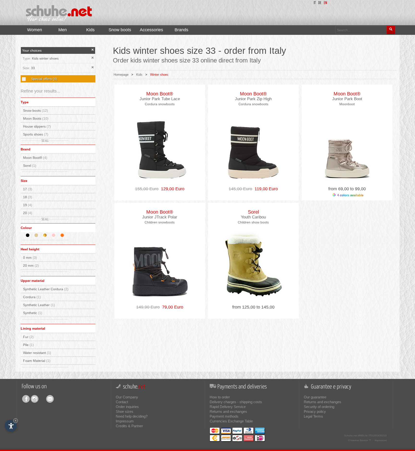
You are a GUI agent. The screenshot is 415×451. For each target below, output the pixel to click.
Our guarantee (315, 397)
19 (27, 205)
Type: (27, 58)
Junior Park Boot (347, 99)
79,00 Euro (171, 307)
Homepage (121, 74)
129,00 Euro (171, 188)
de (319, 3)
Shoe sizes (124, 411)
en (325, 3)
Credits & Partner (129, 426)
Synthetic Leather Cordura (45, 289)
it (315, 3)
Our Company (127, 397)
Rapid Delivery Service (228, 407)
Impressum (125, 421)
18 (27, 197)
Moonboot (347, 104)
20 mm (31, 265)
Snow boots (35, 110)
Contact (122, 402)
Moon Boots (36, 118)
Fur (28, 337)
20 (27, 213)
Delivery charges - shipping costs (236, 402)
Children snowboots (160, 222)
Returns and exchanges (228, 411)
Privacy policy (315, 411)
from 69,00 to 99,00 (347, 188)
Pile (28, 345)
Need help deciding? (131, 416)
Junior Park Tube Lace (160, 99)
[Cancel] (93, 50)
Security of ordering (319, 407)
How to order (220, 397)
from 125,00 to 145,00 (253, 307)
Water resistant (37, 353)
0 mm (30, 257)
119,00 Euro (265, 188)
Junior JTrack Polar (159, 217)
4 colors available (349, 195)
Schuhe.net (350, 435)
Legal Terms (313, 416)
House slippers (37, 126)
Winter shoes (159, 74)
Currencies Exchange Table (231, 421)
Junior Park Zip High (253, 99)
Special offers (43, 79)
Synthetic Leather (39, 305)
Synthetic (32, 313)
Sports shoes (35, 134)
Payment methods (224, 416)
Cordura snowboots (160, 104)
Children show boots (253, 222)
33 (33, 68)
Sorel (29, 165)
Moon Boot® (35, 158)
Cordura (32, 297)
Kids (139, 74)
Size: (27, 68)
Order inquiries (127, 407)
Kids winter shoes (45, 58)
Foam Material (36, 361)
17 (27, 189)
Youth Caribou (253, 217)
